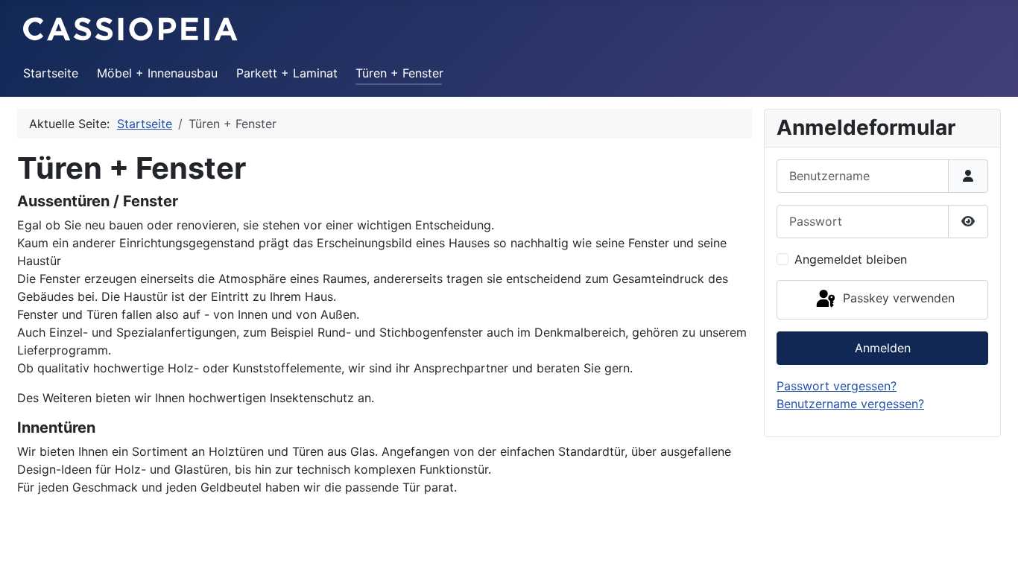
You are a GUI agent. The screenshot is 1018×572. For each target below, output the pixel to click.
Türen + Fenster (399, 73)
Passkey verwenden (897, 298)
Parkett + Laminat (287, 73)
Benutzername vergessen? (850, 403)
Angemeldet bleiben (850, 259)
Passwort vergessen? (837, 385)
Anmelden (883, 347)
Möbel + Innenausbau (157, 73)
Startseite (50, 73)
